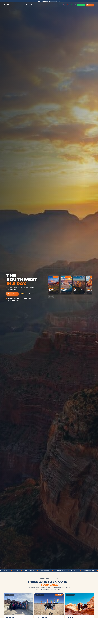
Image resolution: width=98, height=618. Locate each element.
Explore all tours (12, 293)
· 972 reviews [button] (27, 293)
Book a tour (90, 4)
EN (64, 4)
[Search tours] (75, 5)
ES (68, 4)
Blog (51, 4)
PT (72, 4)
